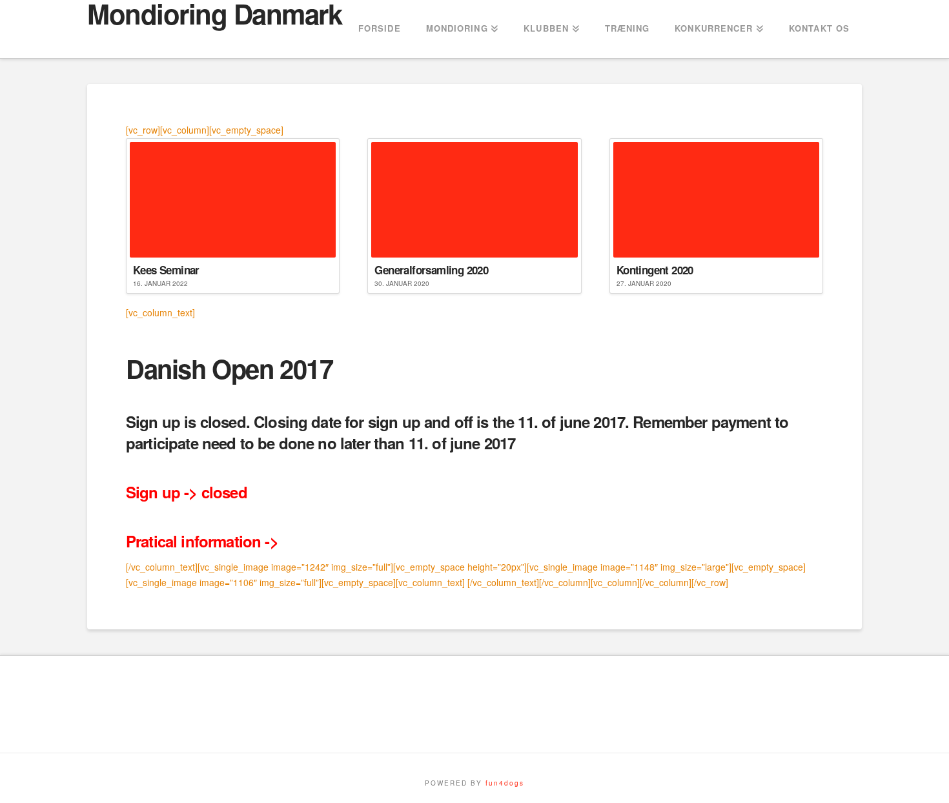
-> (269, 541)
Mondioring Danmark (214, 13)
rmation (234, 541)
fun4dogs (504, 783)
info (192, 541)
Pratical (151, 541)
